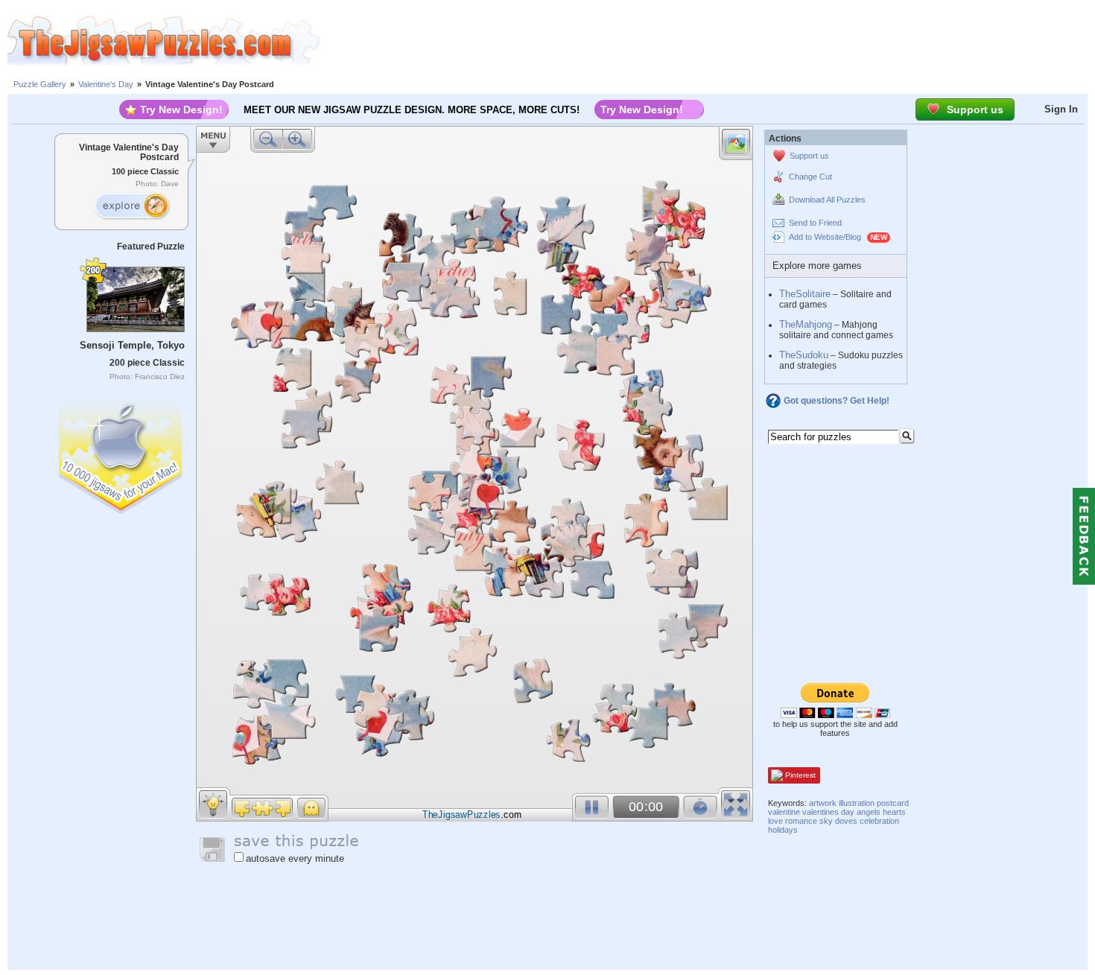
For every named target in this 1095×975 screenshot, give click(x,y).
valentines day (828, 811)
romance (801, 820)
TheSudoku (803, 355)
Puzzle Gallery (39, 84)
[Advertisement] (708, 40)
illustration (857, 802)
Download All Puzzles (827, 199)
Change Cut (810, 176)
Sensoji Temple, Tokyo (132, 345)
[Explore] (132, 206)
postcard (893, 802)
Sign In (1061, 109)
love (775, 820)
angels (868, 811)
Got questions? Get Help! (836, 401)
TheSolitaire (805, 293)
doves (846, 820)
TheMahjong (805, 324)
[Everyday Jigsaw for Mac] (121, 454)
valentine (784, 811)
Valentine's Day (105, 84)
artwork (823, 802)
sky (826, 820)
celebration (879, 820)
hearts (894, 811)
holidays (783, 829)
